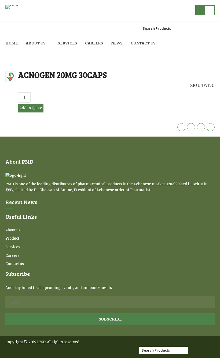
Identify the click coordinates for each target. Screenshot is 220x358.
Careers (94, 43)
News (117, 43)
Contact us (143, 43)
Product (12, 238)
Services (67, 43)
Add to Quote (30, 108)
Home (11, 43)
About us (36, 43)
